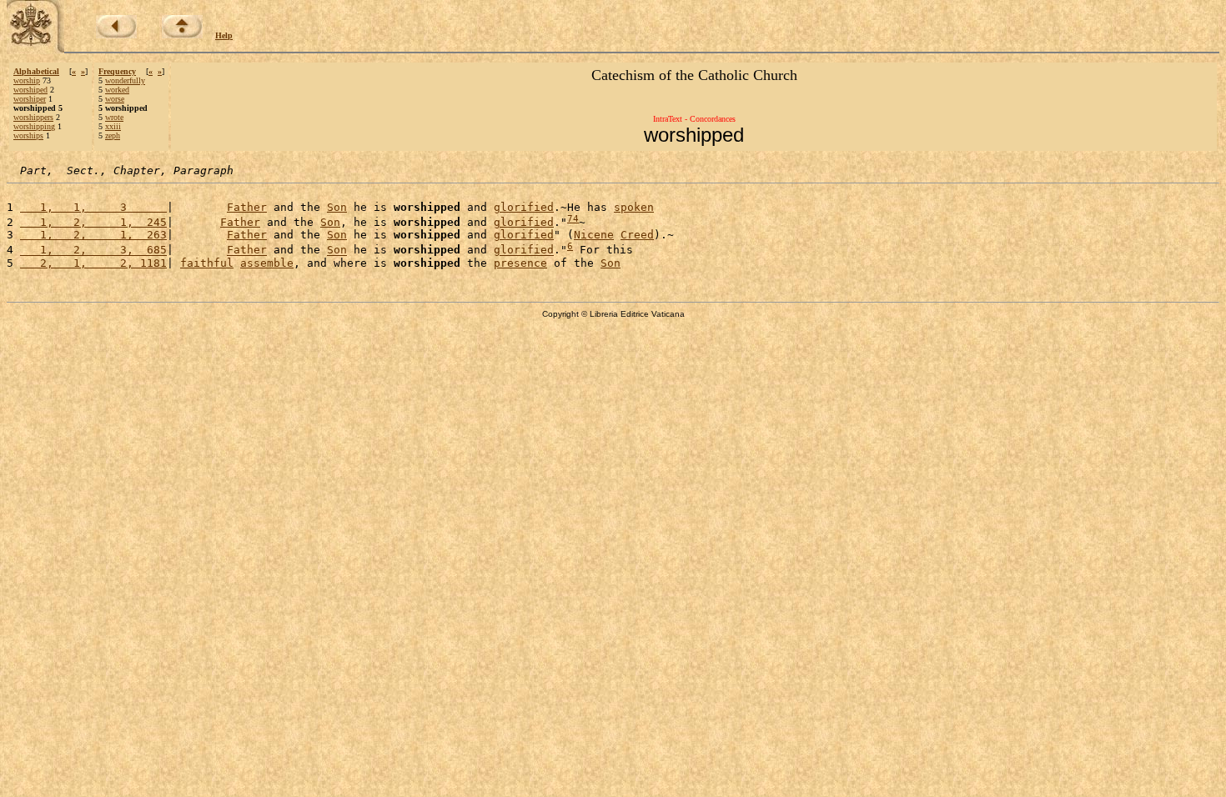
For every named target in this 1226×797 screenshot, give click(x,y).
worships (28, 135)
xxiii (113, 126)
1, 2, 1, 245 (93, 222)
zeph (112, 135)
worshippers (33, 117)
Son (337, 207)
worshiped (30, 89)
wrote (114, 117)
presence (520, 263)
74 (573, 218)
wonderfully (125, 80)
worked (117, 89)
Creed (637, 234)
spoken (634, 207)
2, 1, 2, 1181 (93, 263)
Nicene (594, 234)
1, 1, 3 (93, 207)
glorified (524, 207)
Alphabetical (36, 71)
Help (224, 35)
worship (26, 80)
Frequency (117, 71)
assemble (267, 263)
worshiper (29, 98)
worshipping (34, 126)
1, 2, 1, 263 (93, 234)
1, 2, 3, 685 (93, 250)
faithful (207, 263)
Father (247, 207)
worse (114, 98)
